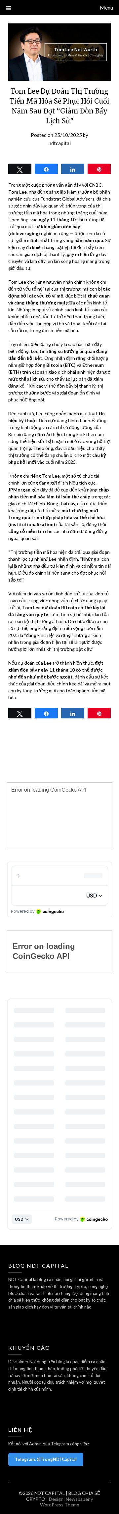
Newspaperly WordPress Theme (66, 1501)
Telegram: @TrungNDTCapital (46, 1459)
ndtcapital (60, 143)
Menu (106, 7)
